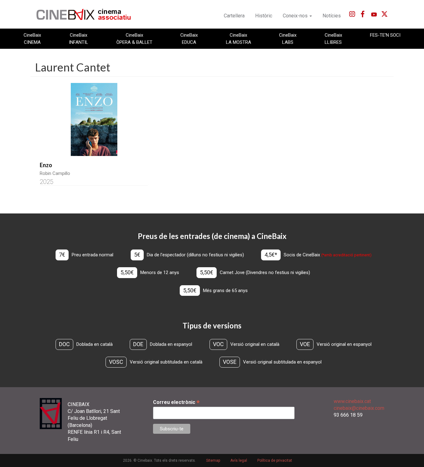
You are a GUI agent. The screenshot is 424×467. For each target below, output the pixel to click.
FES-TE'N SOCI (385, 35)
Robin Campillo (55, 173)
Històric (263, 16)
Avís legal (238, 460)
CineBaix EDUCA (189, 38)
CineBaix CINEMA (32, 38)
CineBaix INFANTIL (78, 38)
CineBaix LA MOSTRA (238, 38)
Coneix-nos (296, 16)
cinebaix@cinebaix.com (359, 408)
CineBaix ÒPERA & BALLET (134, 38)
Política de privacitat (274, 460)
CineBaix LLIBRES (333, 38)
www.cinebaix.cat (352, 401)
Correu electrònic (176, 402)
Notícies (332, 16)
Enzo (46, 165)
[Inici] (87, 14)
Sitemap (213, 460)
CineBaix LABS (287, 38)
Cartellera (234, 16)
